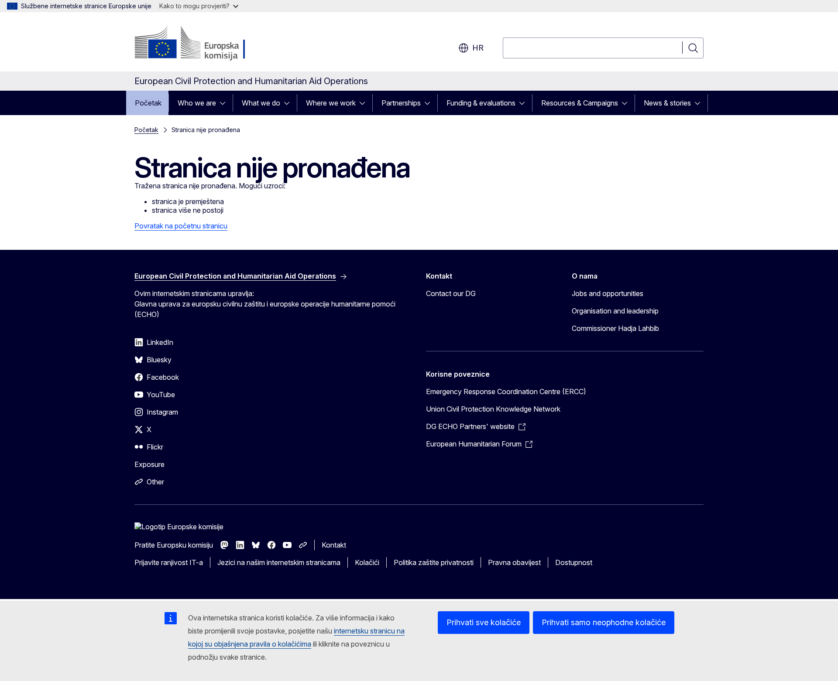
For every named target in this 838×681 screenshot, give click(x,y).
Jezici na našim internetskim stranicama (278, 562)
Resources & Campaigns (579, 103)
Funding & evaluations (480, 103)
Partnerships (401, 103)
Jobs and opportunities (607, 293)
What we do (261, 103)
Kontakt (334, 545)
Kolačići (367, 562)
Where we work (331, 103)
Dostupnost (573, 562)
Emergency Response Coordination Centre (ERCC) (506, 391)
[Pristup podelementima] (225, 103)
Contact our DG (451, 293)
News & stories (667, 103)
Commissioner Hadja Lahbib (615, 328)
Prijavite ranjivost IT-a (168, 562)
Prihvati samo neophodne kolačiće (604, 622)
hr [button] (478, 47)
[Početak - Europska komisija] (204, 43)
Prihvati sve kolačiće (483, 622)
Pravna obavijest (514, 562)
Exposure (149, 464)
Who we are (197, 103)
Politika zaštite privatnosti (434, 562)
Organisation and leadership (615, 310)
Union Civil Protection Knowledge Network (493, 409)
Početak (148, 103)
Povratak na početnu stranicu (180, 225)
